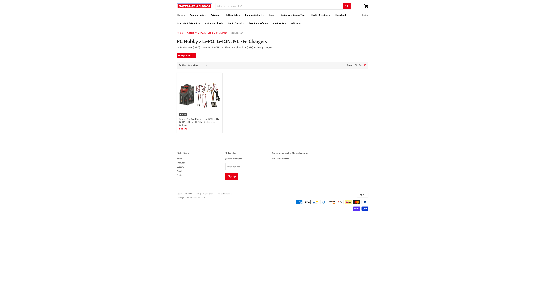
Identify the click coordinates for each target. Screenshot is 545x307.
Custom (180, 167)
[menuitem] (181, 15)
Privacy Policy (207, 194)
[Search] (347, 6)
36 (360, 65)
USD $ (361, 195)
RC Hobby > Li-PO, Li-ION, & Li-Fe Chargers (207, 33)
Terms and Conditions (224, 194)
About (179, 171)
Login (365, 15)
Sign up (232, 176)
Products (181, 162)
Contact (180, 175)
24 (356, 65)
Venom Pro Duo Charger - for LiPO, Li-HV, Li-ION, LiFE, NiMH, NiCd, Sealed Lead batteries (199, 122)
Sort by (182, 65)
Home (180, 33)
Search (179, 194)
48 (365, 65)
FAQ (197, 194)
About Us (188, 194)
